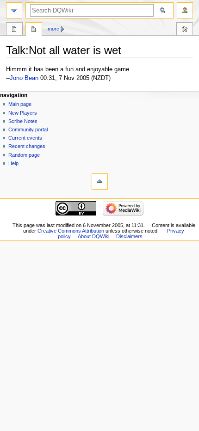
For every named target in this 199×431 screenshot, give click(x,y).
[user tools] (185, 10)
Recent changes (26, 146)
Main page (19, 104)
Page (14, 30)
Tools (185, 30)
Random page (24, 155)
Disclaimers (129, 236)
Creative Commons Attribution (70, 231)
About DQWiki (93, 236)
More (53, 28)
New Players (22, 113)
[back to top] (100, 181)
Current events (25, 138)
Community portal (28, 129)
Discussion (34, 30)
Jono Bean (24, 78)
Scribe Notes (22, 121)
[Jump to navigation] (14, 10)
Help (13, 163)
